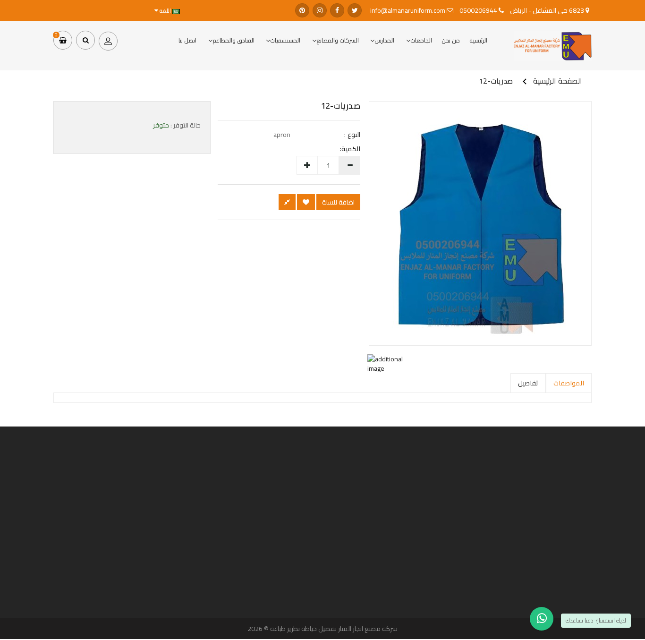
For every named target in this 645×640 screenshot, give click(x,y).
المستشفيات (285, 40)
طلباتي (238, 551)
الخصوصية (420, 609)
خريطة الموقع (602, 575)
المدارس (384, 40)
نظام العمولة (603, 559)
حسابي (238, 543)
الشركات (607, 543)
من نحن (450, 40)
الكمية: (354, 149)
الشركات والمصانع (337, 40)
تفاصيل (528, 383)
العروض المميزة (601, 567)
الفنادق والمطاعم (233, 40)
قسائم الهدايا (604, 551)
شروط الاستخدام (416, 617)
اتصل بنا (187, 40)
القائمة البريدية (232, 567)
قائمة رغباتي (233, 559)
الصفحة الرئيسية (557, 81)
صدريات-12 (496, 81)
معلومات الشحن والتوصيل (408, 601)
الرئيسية (478, 40)
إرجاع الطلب (234, 575)
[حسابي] (108, 40)
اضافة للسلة (338, 202)
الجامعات (421, 40)
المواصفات (568, 383)
